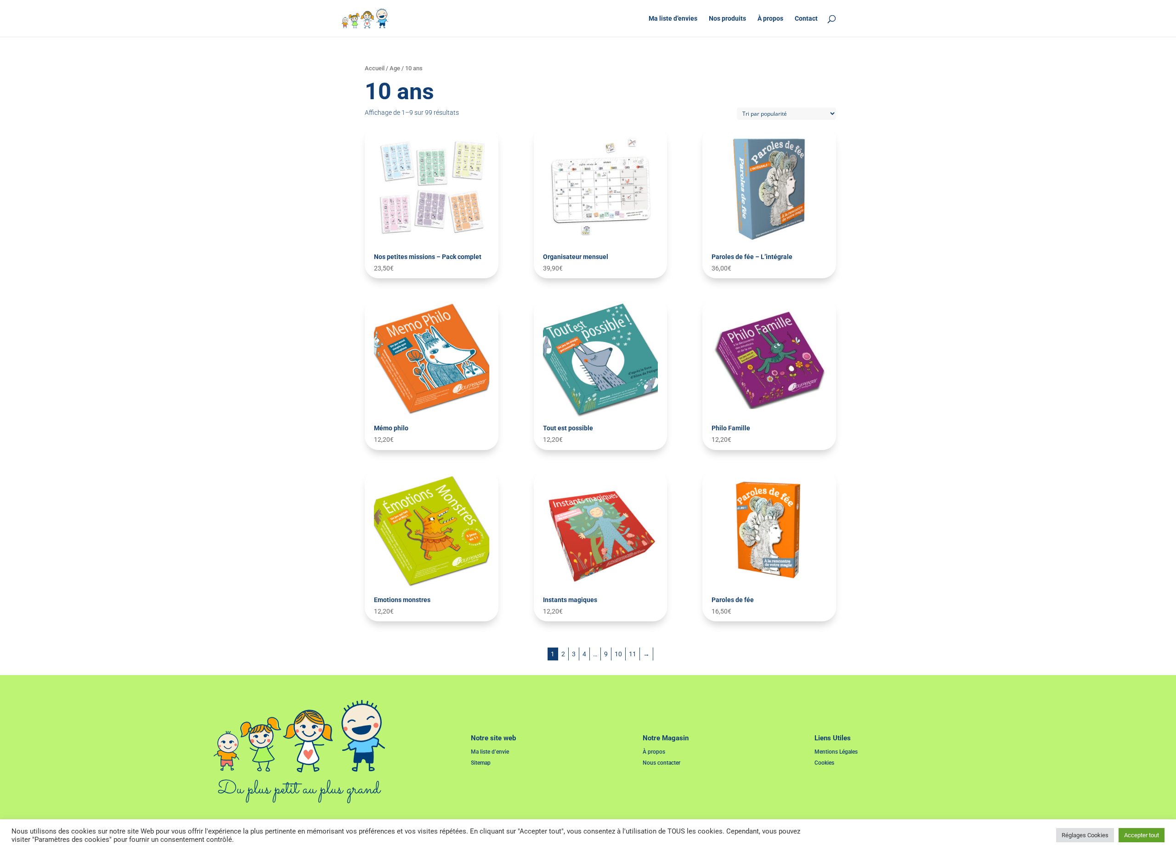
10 (618, 654)
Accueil (374, 68)
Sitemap (481, 763)
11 (632, 654)
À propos (770, 18)
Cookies (824, 763)
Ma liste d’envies (673, 18)
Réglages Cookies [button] (1085, 835)
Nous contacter (661, 763)
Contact (806, 18)
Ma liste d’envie (490, 752)
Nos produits (727, 18)
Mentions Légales (836, 752)
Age (395, 68)
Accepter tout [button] (1141, 835)
